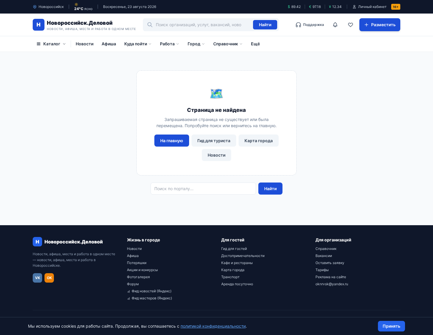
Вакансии (323, 255)
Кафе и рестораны (237, 263)
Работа (167, 43)
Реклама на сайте (330, 277)
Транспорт (230, 277)
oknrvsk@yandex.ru (331, 284)
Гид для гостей (234, 248)
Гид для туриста (213, 140)
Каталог (51, 43)
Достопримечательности (243, 255)
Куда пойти (135, 43)
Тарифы (322, 270)
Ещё (255, 43)
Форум (133, 284)
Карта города (258, 140)
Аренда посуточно (237, 284)
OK (49, 278)
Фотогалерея (138, 277)
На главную (171, 140)
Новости (84, 43)
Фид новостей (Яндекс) (151, 291)
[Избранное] (350, 24)
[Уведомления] (335, 24)
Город (194, 43)
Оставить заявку (329, 263)
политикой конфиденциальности (213, 326)
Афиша (109, 43)
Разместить (383, 24)
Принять (391, 326)
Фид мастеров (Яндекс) (152, 298)
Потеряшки (136, 263)
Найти (265, 24)
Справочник (225, 43)
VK (37, 278)
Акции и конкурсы (142, 270)
